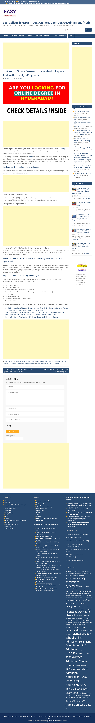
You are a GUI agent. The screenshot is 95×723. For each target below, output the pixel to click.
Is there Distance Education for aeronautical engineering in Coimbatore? (82, 167)
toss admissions (81, 666)
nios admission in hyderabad (79, 591)
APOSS (7, 518)
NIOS (6, 516)
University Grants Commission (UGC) (77, 534)
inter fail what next (71, 589)
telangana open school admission (81, 618)
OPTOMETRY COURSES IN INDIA (73, 609)
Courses (29, 36)
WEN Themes (63, 721)
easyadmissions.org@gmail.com (28, 2)
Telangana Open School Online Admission (78, 637)
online (30, 157)
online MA (18, 363)
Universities (8, 511)
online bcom (40, 361)
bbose (67, 573)
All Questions (9, 526)
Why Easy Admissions (11, 524)
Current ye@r (10, 436)
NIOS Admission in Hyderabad (76, 509)
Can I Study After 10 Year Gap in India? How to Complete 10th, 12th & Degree (31, 317)
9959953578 (9, 2)
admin (20, 78)
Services (7, 522)
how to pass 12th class (84, 586)
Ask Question (9, 528)
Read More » (86, 198)
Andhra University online (23, 361)
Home (6, 36)
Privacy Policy (9, 513)
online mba (68, 597)
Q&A (70, 36)
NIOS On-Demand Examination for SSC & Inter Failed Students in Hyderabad (78, 524)
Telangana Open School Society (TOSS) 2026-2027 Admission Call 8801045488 (43, 3)
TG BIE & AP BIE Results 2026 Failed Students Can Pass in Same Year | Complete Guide (34, 313)
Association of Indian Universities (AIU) (77, 541)
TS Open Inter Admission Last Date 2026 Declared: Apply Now (54, 370)
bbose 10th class (73, 573)
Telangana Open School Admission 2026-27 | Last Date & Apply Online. (19, 370)
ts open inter (86, 693)
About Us (7, 501)
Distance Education (18, 36)
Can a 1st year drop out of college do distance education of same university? (83, 132)
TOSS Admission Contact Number (77, 661)
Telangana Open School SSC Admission (78, 645)
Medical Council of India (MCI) (74, 560)
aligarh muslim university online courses (77, 571)
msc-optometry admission (83, 589)
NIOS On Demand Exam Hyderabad (15, 520)
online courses (87, 596)
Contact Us (62, 36)
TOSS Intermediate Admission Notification (77, 672)
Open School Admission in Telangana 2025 (78, 603)
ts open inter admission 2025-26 (80, 697)
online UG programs (54, 363)
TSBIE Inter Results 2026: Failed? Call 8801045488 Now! (24, 310)
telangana (88, 609)
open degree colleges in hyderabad (80, 597)
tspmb (67, 707)
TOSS (6, 514)
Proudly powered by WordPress (37, 721)
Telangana (63, 149)
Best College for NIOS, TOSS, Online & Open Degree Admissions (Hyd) (46, 22)
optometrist (85, 606)
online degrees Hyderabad (52, 361)
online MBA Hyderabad (28, 363)
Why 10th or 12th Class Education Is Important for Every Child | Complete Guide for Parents (36, 308)
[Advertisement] (36, 56)
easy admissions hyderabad (75, 582)
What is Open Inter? (80, 126)
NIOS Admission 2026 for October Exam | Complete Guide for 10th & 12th (30, 315)
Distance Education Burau (73, 537)
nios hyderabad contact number (75, 594)
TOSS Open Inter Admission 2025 (76, 681)
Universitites (8, 361)
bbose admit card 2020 (82, 573)
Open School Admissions (42, 36)
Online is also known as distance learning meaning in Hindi (82, 141)
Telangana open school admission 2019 (75, 620)
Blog (55, 36)
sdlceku (83, 609)
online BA (33, 361)
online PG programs (42, 363)
